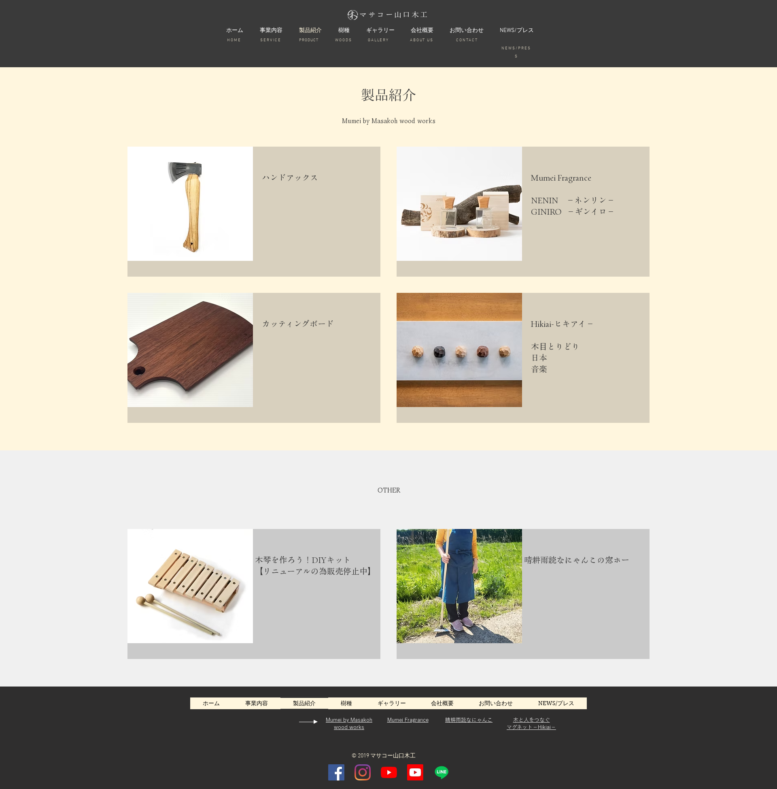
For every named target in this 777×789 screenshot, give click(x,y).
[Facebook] (336, 772)
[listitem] (253, 212)
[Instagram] (363, 772)
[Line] (441, 772)
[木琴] (389, 772)
